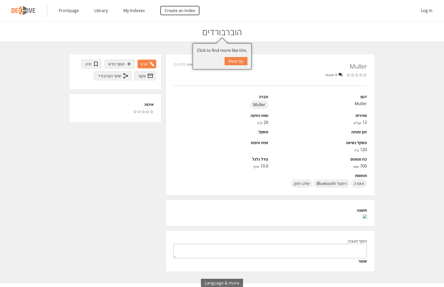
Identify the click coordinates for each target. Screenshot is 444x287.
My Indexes (134, 10)
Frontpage (69, 10)
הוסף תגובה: (357, 241)
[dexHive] (23, 10)
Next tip (236, 61)
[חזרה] (435, 31)
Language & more (222, 283)
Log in (426, 10)
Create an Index (180, 10)
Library (101, 10)
